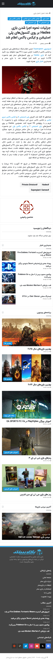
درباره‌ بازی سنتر (45, 581)
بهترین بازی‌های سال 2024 (39, 384)
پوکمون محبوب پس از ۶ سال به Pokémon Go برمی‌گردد (34, 275)
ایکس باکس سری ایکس (31, 18)
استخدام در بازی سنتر (44, 589)
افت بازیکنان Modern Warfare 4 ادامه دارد (35, 285)
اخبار (42, 13)
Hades (45, 184)
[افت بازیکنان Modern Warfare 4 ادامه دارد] (9, 288)
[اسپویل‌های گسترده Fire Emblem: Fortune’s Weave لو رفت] (9, 256)
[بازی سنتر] (26, 4)
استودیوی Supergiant (42, 48)
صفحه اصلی (47, 577)
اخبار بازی (37, 13)
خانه (47, 13)
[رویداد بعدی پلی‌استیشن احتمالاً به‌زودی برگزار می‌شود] (9, 266)
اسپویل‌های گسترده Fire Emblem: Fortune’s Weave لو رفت (34, 253)
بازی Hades (39, 55)
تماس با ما (47, 593)
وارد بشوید (31, 235)
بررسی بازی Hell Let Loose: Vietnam (34, 537)
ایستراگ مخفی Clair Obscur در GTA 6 (36, 296)
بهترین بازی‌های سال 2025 (39, 349)
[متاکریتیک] (20, 646)
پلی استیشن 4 (44, 22)
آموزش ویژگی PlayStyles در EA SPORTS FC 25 (29, 421)
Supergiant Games (39, 190)
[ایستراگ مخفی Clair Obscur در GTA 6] (9, 299)
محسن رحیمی (44, 43)
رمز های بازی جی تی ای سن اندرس (35, 494)
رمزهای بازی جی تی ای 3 (40, 458)
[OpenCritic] (14, 646)
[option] (26, 526)
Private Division (29, 184)
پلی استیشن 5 (31, 22)
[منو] (3, 5)
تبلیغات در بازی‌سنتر (44, 585)
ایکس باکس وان (14, 18)
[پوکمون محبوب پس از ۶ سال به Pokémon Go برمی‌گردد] (9, 277)
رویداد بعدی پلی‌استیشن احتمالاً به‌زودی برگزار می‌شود (34, 264)
